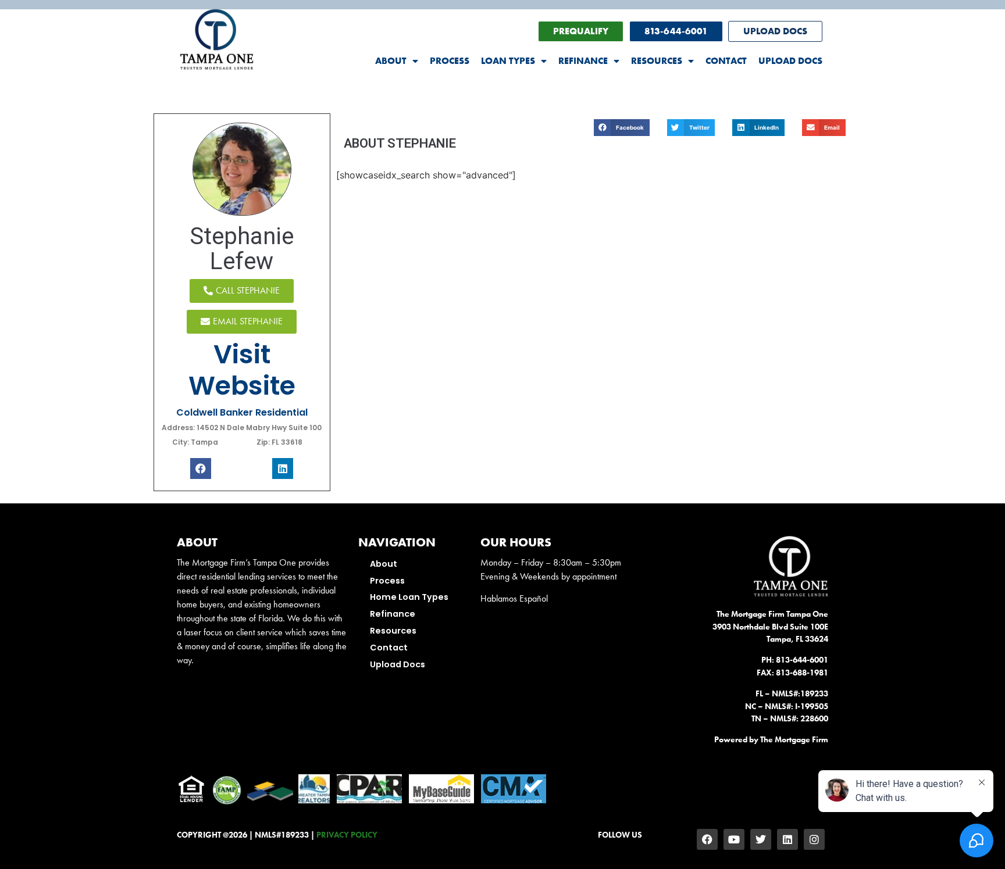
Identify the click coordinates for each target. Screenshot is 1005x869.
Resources (656, 61)
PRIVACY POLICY (346, 834)
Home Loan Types (409, 597)
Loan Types (508, 61)
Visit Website (241, 370)
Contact (726, 61)
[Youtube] (734, 839)
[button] (622, 127)
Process (449, 61)
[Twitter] (760, 839)
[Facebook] (707, 839)
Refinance (583, 61)
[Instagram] (814, 839)
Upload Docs (790, 61)
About (391, 61)
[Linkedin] (787, 839)
